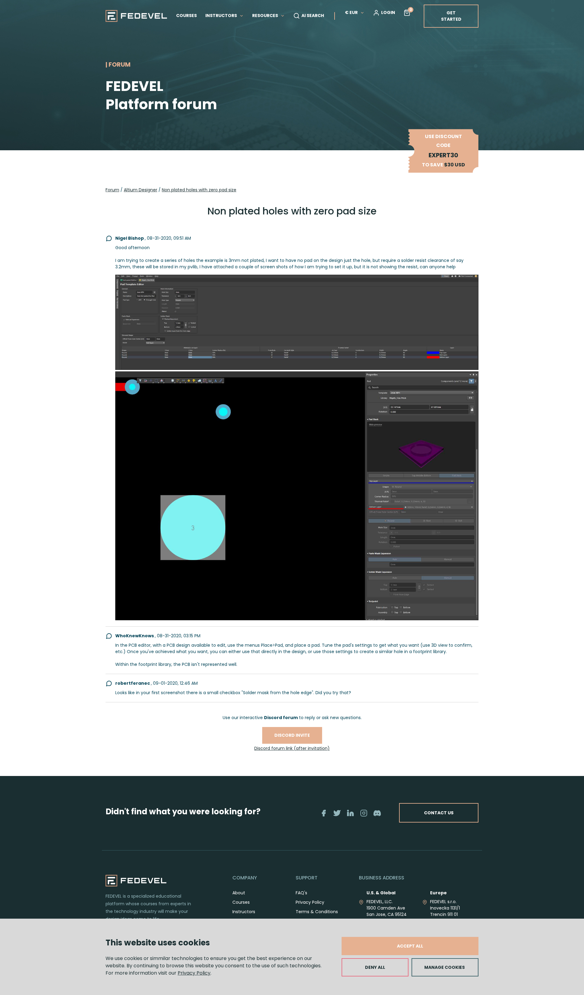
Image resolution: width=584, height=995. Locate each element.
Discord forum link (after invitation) (292, 748)
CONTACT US (439, 813)
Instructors (243, 912)
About (238, 893)
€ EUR (351, 12)
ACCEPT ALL (410, 946)
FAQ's (301, 893)
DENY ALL (375, 967)
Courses (241, 902)
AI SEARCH (312, 15)
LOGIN (388, 12)
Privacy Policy (194, 972)
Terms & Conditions (317, 912)
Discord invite (292, 735)
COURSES (186, 15)
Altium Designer (140, 190)
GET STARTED (451, 16)
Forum (112, 190)
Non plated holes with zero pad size (199, 190)
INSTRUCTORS (221, 15)
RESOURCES (265, 15)
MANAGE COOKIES (444, 967)
